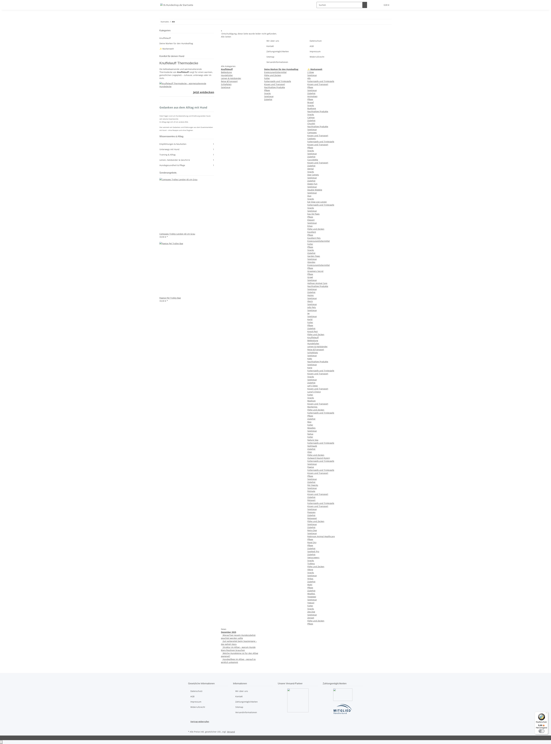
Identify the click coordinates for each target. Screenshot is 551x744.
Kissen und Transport (274, 84)
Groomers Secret (315, 271)
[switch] (541, 731)
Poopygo (311, 512)
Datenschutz (316, 40)
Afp (309, 78)
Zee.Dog (311, 611)
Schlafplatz (226, 84)
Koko (309, 358)
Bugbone (311, 108)
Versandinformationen (277, 62)
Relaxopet (312, 518)
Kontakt (270, 46)
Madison (311, 400)
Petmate (311, 491)
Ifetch (310, 301)
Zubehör (268, 99)
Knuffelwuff (313, 337)
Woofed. (311, 593)
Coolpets (311, 138)
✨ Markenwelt (166, 48)
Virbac (310, 578)
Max (309, 422)
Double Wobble (314, 189)
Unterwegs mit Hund (186, 149)
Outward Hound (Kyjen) (318, 458)
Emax (310, 226)
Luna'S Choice (314, 391)
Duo (309, 195)
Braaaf (310, 102)
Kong (309, 367)
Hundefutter (227, 75)
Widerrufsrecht (317, 56)
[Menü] (546, 713)
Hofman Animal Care (317, 283)
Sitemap (270, 56)
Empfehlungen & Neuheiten (186, 144)
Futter (267, 78)
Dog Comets (313, 174)
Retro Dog (312, 530)
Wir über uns (272, 40)
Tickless (311, 563)
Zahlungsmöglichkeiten (277, 51)
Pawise (310, 467)
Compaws (312, 132)
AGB (312, 46)
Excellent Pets (314, 238)
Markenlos (312, 406)
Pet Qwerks (312, 485)
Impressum (315, 51)
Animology (312, 96)
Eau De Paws (313, 214)
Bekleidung (226, 72)
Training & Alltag (186, 154)
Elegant (311, 220)
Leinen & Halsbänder (231, 78)
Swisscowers (313, 557)
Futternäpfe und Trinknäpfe (277, 81)
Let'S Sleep (312, 385)
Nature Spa (312, 440)
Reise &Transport (229, 81)
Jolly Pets (311, 307)
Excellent (311, 232)
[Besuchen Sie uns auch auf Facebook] (190, 726)
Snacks (267, 93)
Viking (310, 569)
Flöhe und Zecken (272, 75)
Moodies (311, 428)
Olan (309, 452)
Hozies (310, 295)
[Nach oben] (1, 742)
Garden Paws (313, 256)
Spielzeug (225, 87)
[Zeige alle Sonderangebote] (176, 173)
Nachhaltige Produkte (274, 87)
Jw (308, 313)
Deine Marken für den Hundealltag (176, 43)
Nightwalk (312, 446)
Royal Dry (311, 542)
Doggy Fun (312, 183)
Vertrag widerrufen (199, 721)
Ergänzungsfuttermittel (275, 72)
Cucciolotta (312, 159)
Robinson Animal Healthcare (321, 536)
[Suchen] (364, 5)
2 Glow (310, 72)
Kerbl (310, 319)
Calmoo (311, 117)
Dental (310, 168)
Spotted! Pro (313, 551)
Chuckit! (311, 123)
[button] (374, 5)
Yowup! (310, 602)
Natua (310, 434)
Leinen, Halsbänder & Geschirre (186, 160)
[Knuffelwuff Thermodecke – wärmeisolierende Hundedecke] (186, 84)
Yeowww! (311, 596)
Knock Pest (312, 331)
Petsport (311, 500)
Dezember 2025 (228, 632)
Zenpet (310, 617)
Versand (231, 731)
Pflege (267, 90)
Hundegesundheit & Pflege (186, 165)
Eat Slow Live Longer (317, 201)
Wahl (309, 584)
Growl (310, 277)
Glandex (311, 262)
